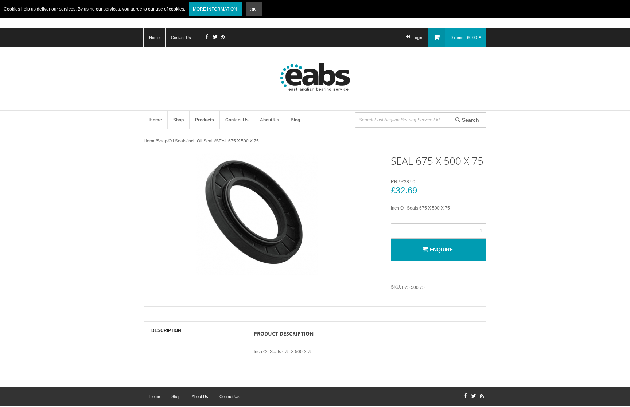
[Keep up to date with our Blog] (223, 37)
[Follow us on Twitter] (215, 37)
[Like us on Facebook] (207, 37)
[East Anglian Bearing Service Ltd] (315, 77)
